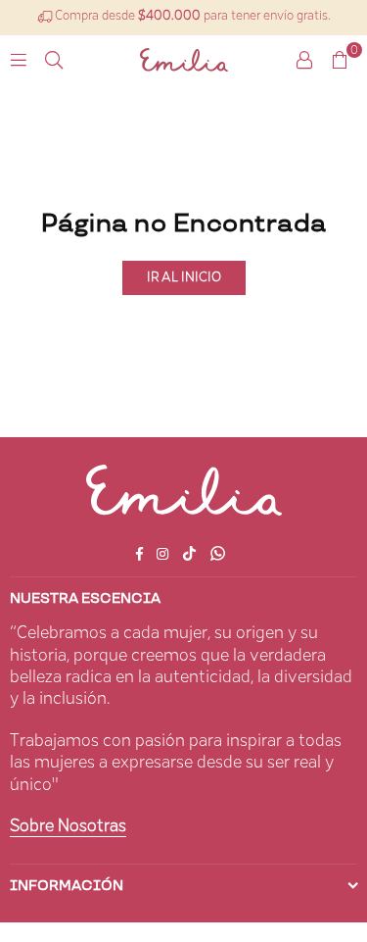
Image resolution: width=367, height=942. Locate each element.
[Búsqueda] (53, 60)
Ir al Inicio (184, 277)
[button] (339, 59)
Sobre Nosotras (68, 826)
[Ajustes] (304, 59)
